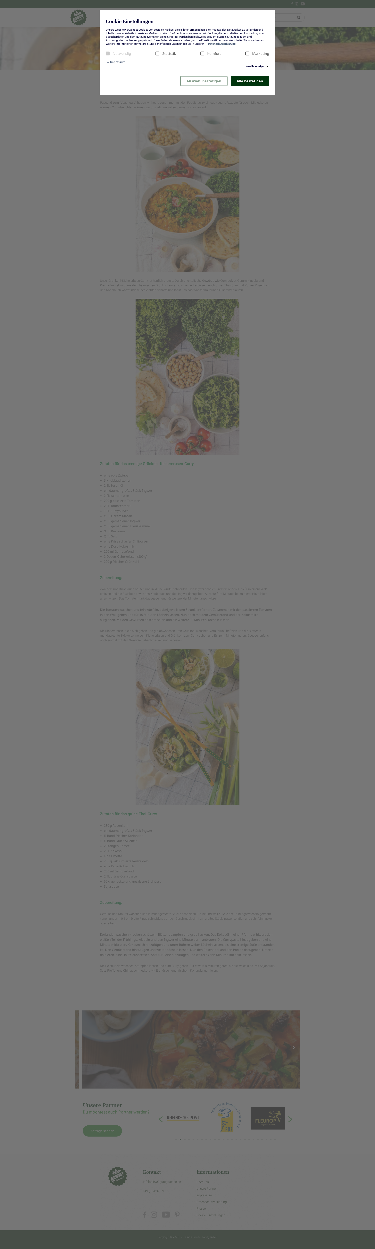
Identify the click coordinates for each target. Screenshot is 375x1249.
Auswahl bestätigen (204, 81)
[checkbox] (108, 53)
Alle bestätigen (250, 81)
